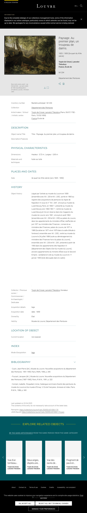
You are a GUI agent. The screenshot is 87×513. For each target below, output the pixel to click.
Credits (51, 487)
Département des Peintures (42, 108)
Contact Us (22, 487)
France (61, 67)
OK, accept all (25, 504)
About (14, 487)
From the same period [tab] (43, 433)
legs (33, 352)
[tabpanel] (43, 457)
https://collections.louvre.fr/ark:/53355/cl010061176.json (43, 412)
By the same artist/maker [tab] (21, 433)
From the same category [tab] (66, 433)
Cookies (43, 487)
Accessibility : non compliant (66, 487)
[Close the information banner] (81, 19)
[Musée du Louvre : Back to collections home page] (46, 6)
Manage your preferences (43, 509)
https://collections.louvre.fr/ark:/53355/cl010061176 (38, 410)
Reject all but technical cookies (53, 504)
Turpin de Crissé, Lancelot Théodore (46, 112)
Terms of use (33, 487)
